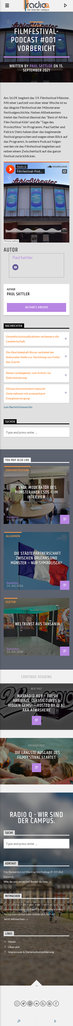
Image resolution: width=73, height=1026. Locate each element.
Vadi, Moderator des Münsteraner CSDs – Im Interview (36, 492)
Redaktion (13, 517)
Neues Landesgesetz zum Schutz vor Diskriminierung (28, 375)
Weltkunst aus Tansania (37, 624)
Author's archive (36, 307)
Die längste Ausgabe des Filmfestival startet (37, 755)
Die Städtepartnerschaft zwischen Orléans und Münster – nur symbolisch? (36, 558)
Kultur (36, 25)
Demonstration (17, 470)
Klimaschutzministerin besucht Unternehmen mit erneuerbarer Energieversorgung (26, 393)
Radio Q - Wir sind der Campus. (36, 818)
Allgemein (13, 536)
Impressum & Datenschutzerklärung (31, 952)
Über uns (14, 947)
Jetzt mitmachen (14, 919)
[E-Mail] (15, 267)
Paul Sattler (41, 66)
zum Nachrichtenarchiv (18, 407)
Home (12, 941)
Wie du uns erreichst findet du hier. (26, 881)
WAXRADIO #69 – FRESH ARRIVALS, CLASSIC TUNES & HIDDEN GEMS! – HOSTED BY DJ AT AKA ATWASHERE (36, 703)
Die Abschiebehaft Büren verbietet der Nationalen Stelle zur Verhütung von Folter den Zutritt (33, 357)
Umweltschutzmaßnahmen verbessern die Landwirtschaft (32, 339)
